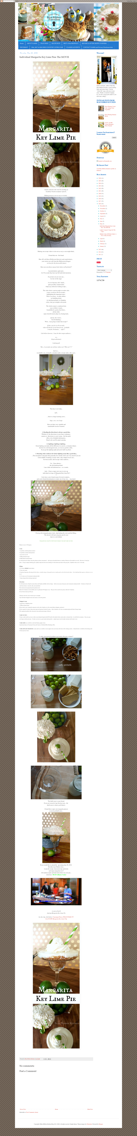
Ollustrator (89, 1124)
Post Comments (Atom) (32, 1112)
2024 (100, 183)
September (103, 213)
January (102, 246)
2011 (100, 254)
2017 (100, 201)
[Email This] (44, 1059)
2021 (100, 191)
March (102, 241)
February (102, 243)
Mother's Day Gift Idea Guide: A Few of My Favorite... (108, 234)
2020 (100, 193)
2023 (100, 186)
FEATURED (44, 43)
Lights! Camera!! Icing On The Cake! (107, 230)
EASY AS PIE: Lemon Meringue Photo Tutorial (109, 124)
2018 (100, 198)
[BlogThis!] (46, 1059)
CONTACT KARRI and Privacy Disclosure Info (98, 47)
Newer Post (23, 1109)
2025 (100, 181)
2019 (100, 196)
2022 (100, 188)
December (103, 206)
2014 (100, 252)
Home (22, 43)
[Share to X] (47, 1059)
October (102, 211)
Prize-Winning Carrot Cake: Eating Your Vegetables (110, 108)
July (101, 218)
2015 (100, 249)
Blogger (101, 1124)
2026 (100, 178)
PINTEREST (24, 47)
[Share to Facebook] (49, 1059)
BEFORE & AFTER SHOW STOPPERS (94, 43)
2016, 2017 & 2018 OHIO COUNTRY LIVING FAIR (47, 47)
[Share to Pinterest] (50, 1059)
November (103, 208)
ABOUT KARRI (32, 43)
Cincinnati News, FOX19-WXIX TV (63, 917)
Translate (108, 272)
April (101, 238)
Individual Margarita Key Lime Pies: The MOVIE (107, 226)
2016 (100, 203)
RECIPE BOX (56, 43)
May (101, 224)
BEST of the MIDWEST (71, 43)
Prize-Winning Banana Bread (110, 115)
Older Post (90, 1109)
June (101, 221)
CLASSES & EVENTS (73, 47)
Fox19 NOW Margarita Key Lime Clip (56, 919)
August (102, 216)
